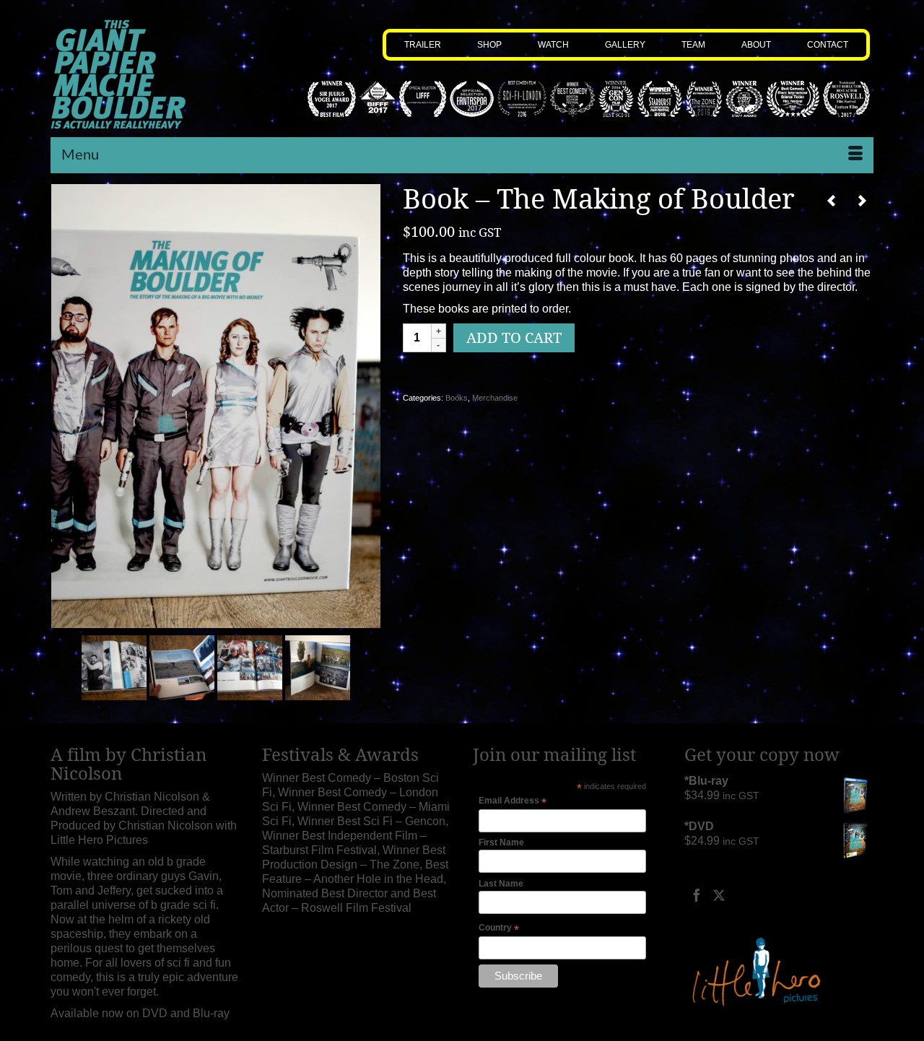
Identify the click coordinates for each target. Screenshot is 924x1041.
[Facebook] (697, 895)
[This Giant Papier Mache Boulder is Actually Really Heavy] (145, 74)
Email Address (512, 801)
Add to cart (514, 337)
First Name (501, 842)
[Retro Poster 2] (831, 201)
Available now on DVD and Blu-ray (140, 1013)
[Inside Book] (114, 667)
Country (499, 928)
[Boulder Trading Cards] (861, 201)
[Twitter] (719, 895)
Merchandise (495, 397)
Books (456, 397)
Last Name (501, 884)
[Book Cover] (215, 405)
